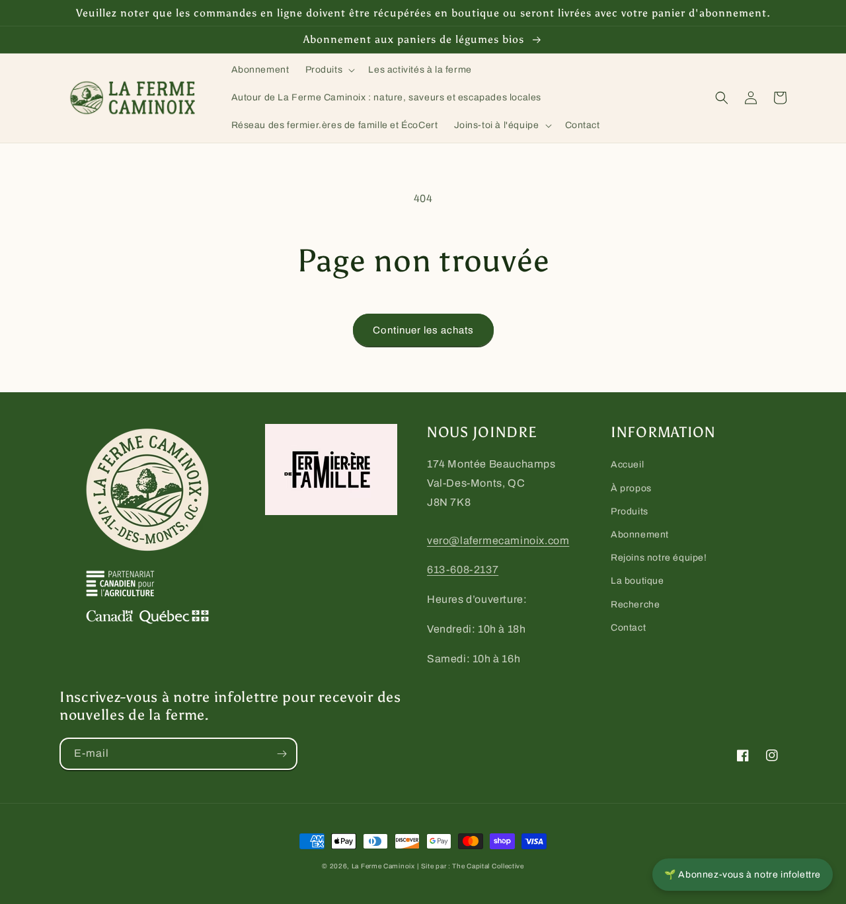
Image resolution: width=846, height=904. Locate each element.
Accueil (627, 464)
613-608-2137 (462, 569)
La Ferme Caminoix (383, 866)
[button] (329, 70)
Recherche (635, 604)
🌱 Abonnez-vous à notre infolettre (742, 875)
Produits (629, 511)
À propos (631, 488)
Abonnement (640, 534)
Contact (628, 628)
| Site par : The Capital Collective (470, 866)
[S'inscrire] (281, 754)
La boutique (637, 581)
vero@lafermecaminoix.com (498, 540)
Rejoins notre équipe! (659, 558)
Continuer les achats (423, 330)
